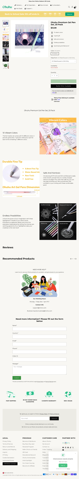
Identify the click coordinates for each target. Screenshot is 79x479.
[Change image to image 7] (6, 65)
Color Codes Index (48, 460)
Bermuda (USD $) (8, 472)
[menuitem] (18, 5)
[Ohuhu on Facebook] (63, 448)
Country (15, 333)
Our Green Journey (28, 463)
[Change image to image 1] (6, 23)
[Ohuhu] (7, 7)
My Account (46, 444)
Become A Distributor (29, 441)
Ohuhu (13, 475)
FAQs (44, 452)
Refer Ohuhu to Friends (30, 449)
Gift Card (25, 452)
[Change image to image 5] (6, 51)
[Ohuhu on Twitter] (73, 448)
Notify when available (63, 86)
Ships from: (63, 58)
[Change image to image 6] (6, 58)
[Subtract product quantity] (52, 75)
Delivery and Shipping (9, 449)
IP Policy (5, 455)
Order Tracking (47, 449)
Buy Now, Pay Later (28, 444)
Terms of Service (49, 381)
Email (14, 341)
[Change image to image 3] (6, 37)
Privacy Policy (40, 381)
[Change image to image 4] (6, 44)
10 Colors (55, 53)
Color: (55, 50)
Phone (14, 348)
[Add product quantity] (56, 75)
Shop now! (70, 14)
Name (14, 325)
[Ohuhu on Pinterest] (68, 448)
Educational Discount (29, 455)
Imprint (5, 452)
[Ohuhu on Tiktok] (71, 448)
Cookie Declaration (8, 457)
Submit (16, 378)
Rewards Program (28, 446)
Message (15, 363)
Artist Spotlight (27, 460)
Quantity (53, 72)
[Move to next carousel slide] (75, 258)
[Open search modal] (69, 6)
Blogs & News (46, 455)
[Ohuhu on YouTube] (63, 450)
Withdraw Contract (10, 463)
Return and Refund (9, 446)
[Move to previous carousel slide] (71, 259)
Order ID (15, 356)
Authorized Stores (8, 460)
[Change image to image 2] (6, 30)
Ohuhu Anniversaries (29, 457)
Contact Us (45, 446)
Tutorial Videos (47, 457)
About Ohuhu (46, 441)
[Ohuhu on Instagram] (66, 448)
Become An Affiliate (29, 466)
